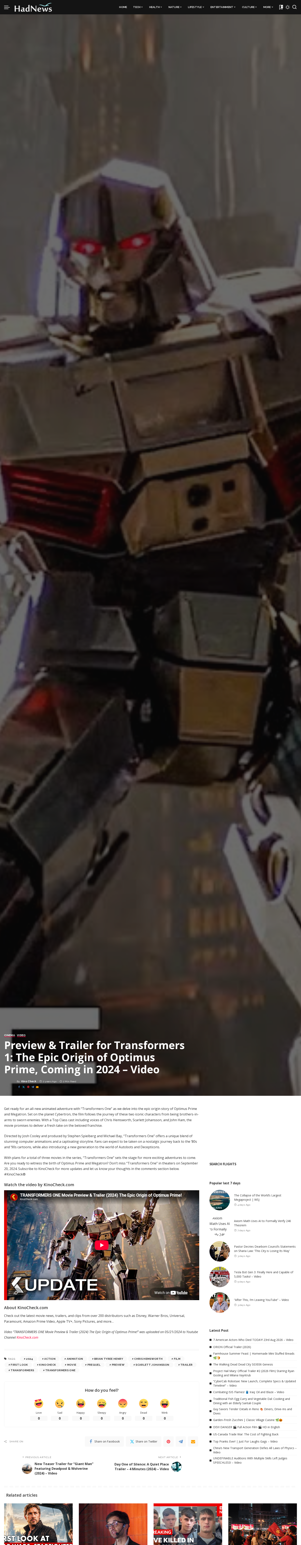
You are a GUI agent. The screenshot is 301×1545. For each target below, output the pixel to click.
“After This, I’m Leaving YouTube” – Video (261, 1300)
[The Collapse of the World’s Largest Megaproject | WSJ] (219, 1200)
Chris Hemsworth (148, 1358)
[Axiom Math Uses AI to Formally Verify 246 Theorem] (219, 1225)
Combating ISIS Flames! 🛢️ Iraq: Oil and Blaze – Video (248, 1392)
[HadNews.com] (33, 7)
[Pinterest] (28, 1087)
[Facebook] (19, 1087)
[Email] (37, 1087)
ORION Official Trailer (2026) (232, 1347)
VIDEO (21, 1035)
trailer (186, 1364)
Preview (118, 1364)
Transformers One (60, 1370)
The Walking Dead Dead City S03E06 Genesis (243, 1364)
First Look (19, 1364)
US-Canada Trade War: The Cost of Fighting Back (245, 1434)
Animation (75, 1358)
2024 (29, 1358)
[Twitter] (23, 1087)
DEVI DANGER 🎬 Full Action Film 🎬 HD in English (246, 1427)
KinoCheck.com (27, 1337)
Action (49, 1358)
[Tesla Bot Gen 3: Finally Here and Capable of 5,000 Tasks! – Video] (219, 1277)
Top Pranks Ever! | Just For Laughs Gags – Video (245, 1441)
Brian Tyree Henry (108, 1358)
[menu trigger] (9, 7)
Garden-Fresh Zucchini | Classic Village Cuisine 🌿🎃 (247, 1420)
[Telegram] (33, 1087)
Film (177, 1358)
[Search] (294, 7)
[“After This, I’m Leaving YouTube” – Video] (219, 1302)
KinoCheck (47, 1364)
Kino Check (28, 1081)
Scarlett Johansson (152, 1364)
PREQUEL (94, 1364)
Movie (71, 1364)
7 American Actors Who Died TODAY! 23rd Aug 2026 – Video (253, 1340)
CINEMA (9, 1035)
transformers (22, 1370)
